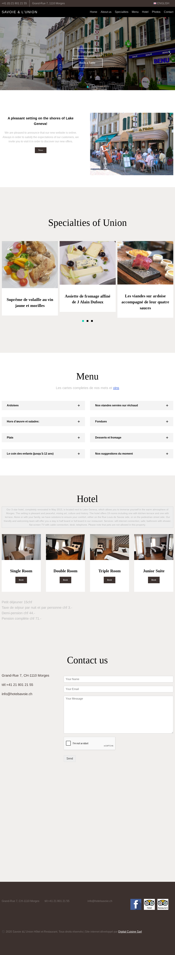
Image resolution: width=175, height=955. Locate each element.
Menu (135, 11)
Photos (156, 11)
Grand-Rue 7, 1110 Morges (48, 3)
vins (116, 388)
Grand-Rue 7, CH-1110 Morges (25, 675)
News (40, 150)
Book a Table (87, 62)
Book (21, 580)
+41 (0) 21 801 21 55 (14, 3)
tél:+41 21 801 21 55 (17, 685)
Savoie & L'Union (19, 12)
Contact (168, 11)
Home (93, 11)
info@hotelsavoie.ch (17, 694)
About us (106, 11)
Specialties (121, 11)
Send (69, 758)
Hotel (145, 11)
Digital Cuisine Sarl (130, 931)
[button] (84, 87)
